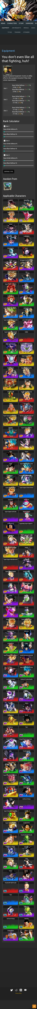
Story (21, 23)
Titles (10, 32)
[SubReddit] (16, 990)
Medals (26, 28)
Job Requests (16, 28)
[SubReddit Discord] (21, 990)
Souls (33, 28)
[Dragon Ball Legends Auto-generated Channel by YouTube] (25, 990)
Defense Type (8, 171)
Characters (12, 23)
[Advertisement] (18, 39)
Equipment (5, 28)
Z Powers (26, 32)
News (3, 23)
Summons (29, 23)
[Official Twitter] (11, 990)
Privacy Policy (18, 993)
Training (17, 32)
